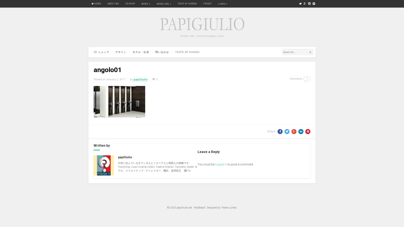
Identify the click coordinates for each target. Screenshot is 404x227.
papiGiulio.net (184, 207)
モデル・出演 (141, 52)
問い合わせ (162, 52)
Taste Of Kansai (187, 4)
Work (144, 4)
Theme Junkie (228, 207)
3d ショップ (101, 52)
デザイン (120, 52)
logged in (221, 164)
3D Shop (130, 4)
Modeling (163, 4)
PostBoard (199, 207)
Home (97, 4)
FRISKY (207, 4)
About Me (113, 4)
